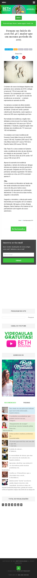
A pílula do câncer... (16, 449)
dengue (21, 49)
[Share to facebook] (13, 57)
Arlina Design (23, 575)
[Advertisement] (18, 286)
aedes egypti (8, 49)
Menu (4, 2)
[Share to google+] (20, 57)
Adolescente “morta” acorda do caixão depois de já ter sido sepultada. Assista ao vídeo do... (20, 483)
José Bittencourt (23, 571)
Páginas (26, 402)
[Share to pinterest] (23, 57)
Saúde (26, 49)
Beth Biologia (21, 561)
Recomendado (10, 402)
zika (31, 49)
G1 (22, 220)
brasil (15, 49)
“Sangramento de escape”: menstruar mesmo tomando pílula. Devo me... (21, 426)
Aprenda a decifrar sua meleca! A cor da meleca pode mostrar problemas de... (20, 465)
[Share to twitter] (16, 57)
